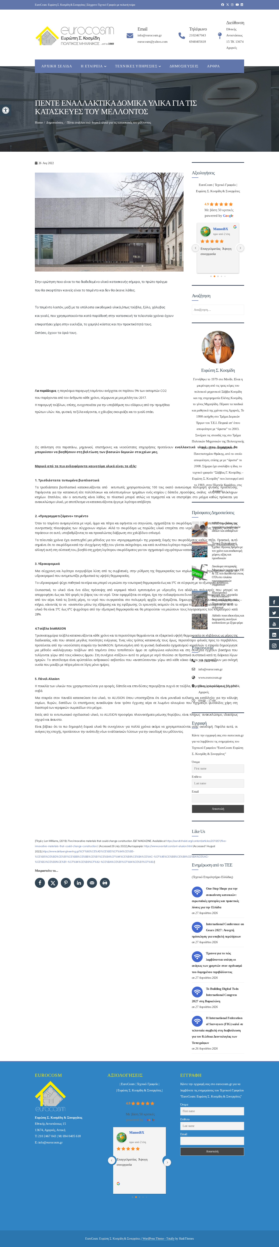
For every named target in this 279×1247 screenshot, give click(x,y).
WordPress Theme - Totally (158, 1238)
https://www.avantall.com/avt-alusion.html (168, 846)
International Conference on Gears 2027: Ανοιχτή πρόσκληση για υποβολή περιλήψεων (218, 930)
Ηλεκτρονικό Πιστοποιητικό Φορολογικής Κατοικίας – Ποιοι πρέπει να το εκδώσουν (227, 600)
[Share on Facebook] (40, 883)
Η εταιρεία (92, 66)
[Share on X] (53, 883)
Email (195, 791)
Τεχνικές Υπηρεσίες (136, 66)
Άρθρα (213, 66)
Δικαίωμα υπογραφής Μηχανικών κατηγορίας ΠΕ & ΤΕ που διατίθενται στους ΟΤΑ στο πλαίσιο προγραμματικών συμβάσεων (228, 575)
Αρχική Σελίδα (56, 66)
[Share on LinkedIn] (79, 883)
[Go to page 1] (214, 276)
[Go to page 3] (221, 276)
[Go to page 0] (210, 276)
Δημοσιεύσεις (184, 66)
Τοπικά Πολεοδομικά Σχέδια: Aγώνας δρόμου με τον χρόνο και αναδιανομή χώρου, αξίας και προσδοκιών (227, 550)
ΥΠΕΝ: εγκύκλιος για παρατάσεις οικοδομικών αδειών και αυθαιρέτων (226, 526)
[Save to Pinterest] (66, 883)
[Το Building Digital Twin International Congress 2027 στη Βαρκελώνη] (197, 992)
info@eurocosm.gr (50, 1142)
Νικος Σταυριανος (224, 229)
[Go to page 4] (224, 276)
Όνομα (196, 762)
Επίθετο (196, 776)
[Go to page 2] (218, 276)
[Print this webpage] (105, 883)
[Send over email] (92, 883)
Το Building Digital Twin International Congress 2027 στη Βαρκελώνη (215, 995)
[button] (5, 110)
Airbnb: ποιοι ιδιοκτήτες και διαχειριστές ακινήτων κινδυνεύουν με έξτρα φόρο (228, 619)
